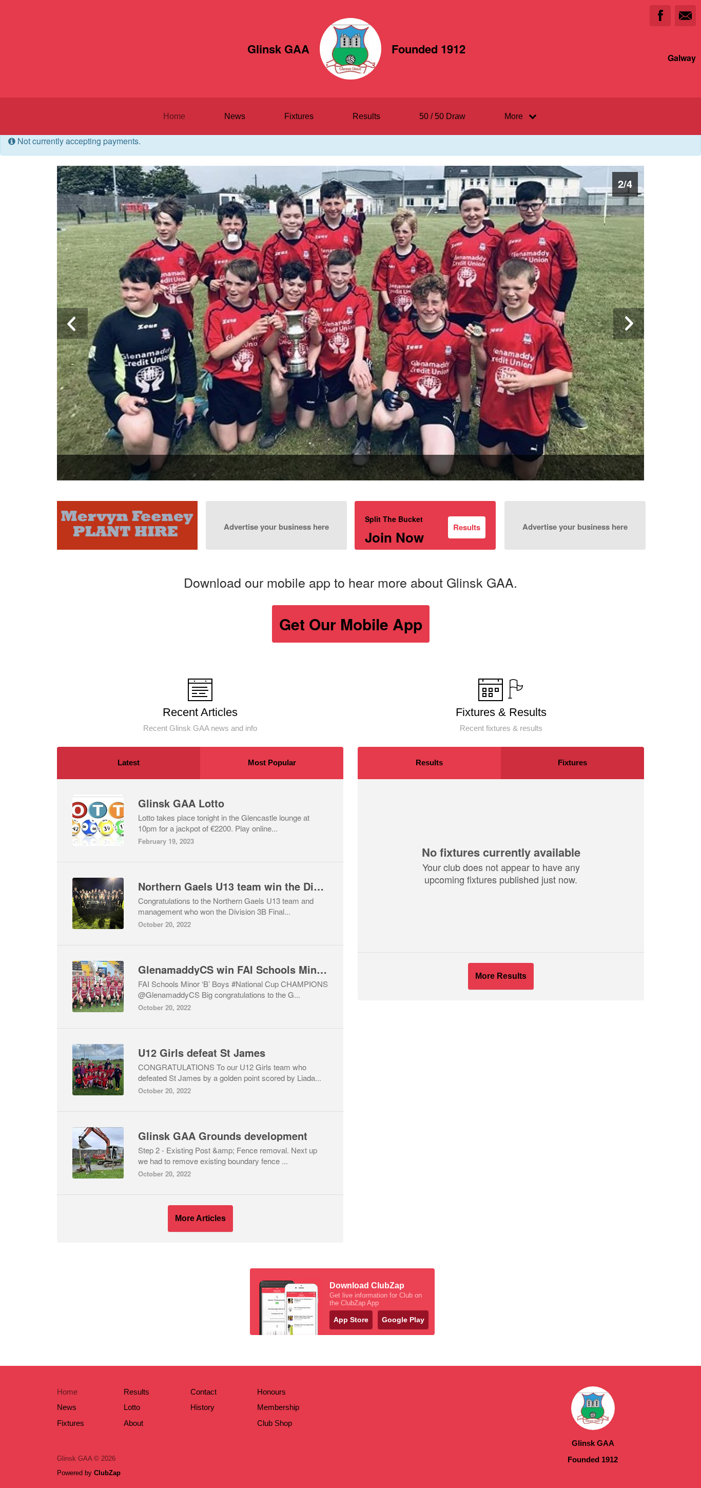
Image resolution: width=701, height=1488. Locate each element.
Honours (271, 1391)
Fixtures (299, 116)
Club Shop (274, 1423)
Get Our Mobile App (350, 624)
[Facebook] (660, 15)
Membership (278, 1407)
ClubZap (107, 1473)
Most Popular (272, 762)
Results (366, 116)
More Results (501, 976)
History (202, 1407)
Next (628, 323)
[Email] (685, 15)
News (234, 116)
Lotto (132, 1407)
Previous (72, 323)
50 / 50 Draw (442, 116)
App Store (351, 1320)
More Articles (200, 1218)
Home (174, 116)
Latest (129, 762)
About (133, 1423)
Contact (203, 1391)
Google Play (403, 1320)
